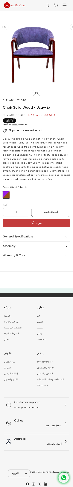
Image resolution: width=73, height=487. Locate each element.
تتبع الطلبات (9, 362)
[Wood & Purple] (6, 194)
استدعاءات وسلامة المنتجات (50, 380)
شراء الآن (36, 223)
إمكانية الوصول (11, 374)
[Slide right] (41, 93)
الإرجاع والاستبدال (45, 368)
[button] (64, 5)
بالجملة (7, 316)
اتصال (6, 339)
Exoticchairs (44, 472)
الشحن (15, 124)
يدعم (39, 334)
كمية (5, 205)
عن (38, 316)
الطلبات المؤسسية (13, 328)
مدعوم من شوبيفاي (60, 472)
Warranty (42, 385)
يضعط (40, 328)
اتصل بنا (7, 368)
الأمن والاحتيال (11, 380)
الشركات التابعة (11, 334)
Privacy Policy (45, 362)
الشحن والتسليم (45, 374)
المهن (40, 322)
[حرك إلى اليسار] (32, 93)
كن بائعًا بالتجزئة (11, 322)
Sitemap (42, 339)
